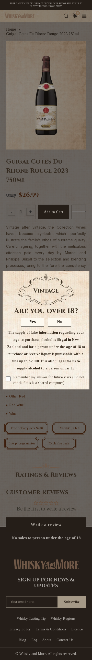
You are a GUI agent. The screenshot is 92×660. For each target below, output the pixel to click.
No (59, 321)
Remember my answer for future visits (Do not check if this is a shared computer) (48, 380)
